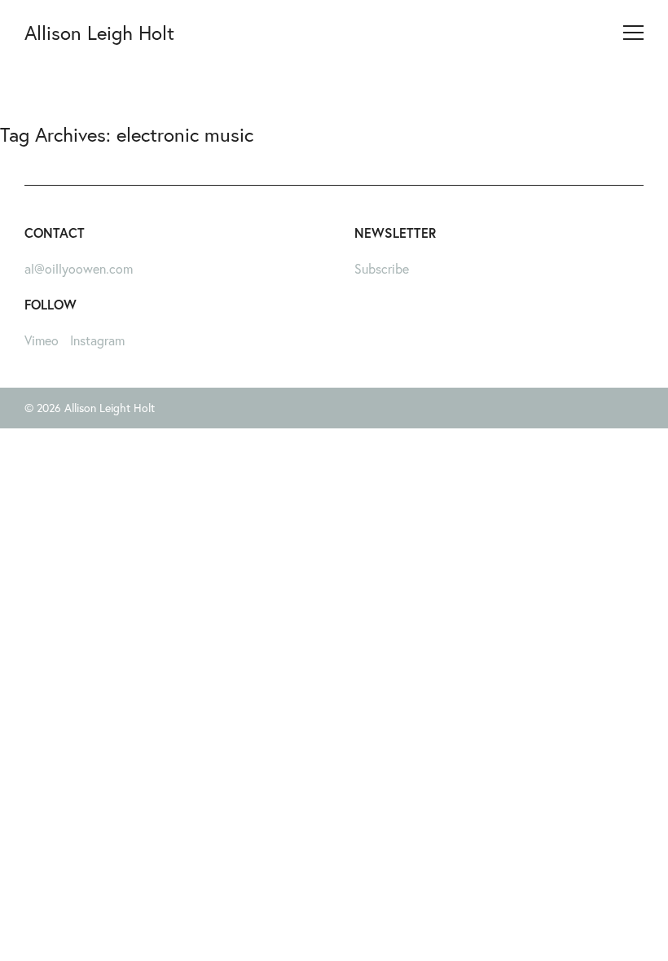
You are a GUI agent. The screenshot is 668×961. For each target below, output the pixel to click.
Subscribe (381, 268)
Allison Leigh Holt (99, 33)
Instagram (97, 340)
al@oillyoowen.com (78, 268)
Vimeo (41, 340)
